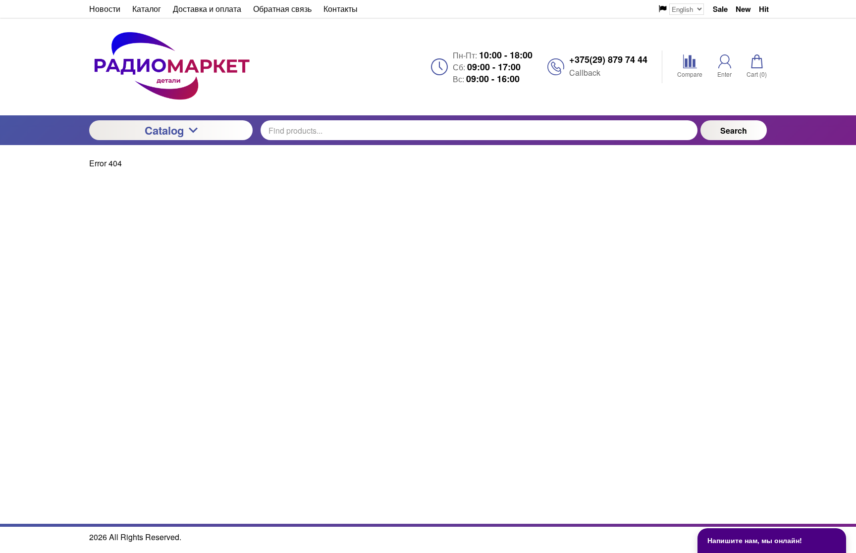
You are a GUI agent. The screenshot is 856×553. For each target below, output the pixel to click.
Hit (764, 9)
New (743, 9)
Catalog (164, 130)
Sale (720, 9)
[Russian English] (681, 9)
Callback (584, 72)
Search (733, 130)
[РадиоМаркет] (171, 66)
